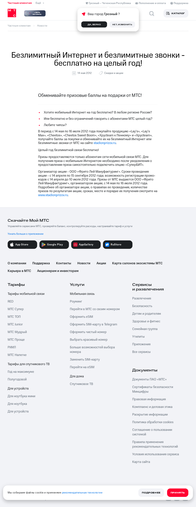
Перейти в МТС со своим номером (95, 309)
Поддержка (41, 263)
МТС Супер (16, 309)
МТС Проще (16, 339)
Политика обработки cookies (152, 422)
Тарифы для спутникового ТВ (29, 364)
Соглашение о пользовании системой (152, 432)
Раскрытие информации (150, 414)
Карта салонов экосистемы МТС (137, 263)
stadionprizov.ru (105, 143)
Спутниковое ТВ (81, 384)
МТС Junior (15, 324)
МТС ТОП (14, 317)
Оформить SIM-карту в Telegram (93, 324)
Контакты (63, 263)
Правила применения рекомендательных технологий (155, 444)
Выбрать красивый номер (89, 339)
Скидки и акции (113, 73)
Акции (101, 263)
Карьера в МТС (19, 271)
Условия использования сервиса (155, 454)
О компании (17, 263)
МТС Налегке (17, 355)
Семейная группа (145, 329)
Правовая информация (149, 399)
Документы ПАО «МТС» (149, 379)
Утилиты (138, 336)
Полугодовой (17, 379)
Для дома (77, 376)
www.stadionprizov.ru (53, 195)
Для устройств (18, 388)
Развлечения (141, 298)
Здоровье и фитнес (146, 321)
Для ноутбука (17, 404)
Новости (83, 263)
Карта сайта (141, 462)
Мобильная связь (82, 294)
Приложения (141, 344)
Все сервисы (141, 352)
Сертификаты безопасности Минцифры (152, 389)
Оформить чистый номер (88, 332)
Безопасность (142, 306)
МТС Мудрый (17, 332)
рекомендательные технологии (82, 493)
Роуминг (76, 301)
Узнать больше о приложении (25, 234)
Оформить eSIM (81, 317)
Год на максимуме (21, 372)
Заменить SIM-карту (85, 359)
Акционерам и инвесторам (57, 271)
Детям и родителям (146, 313)
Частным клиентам (20, 3)
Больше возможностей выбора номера (92, 349)
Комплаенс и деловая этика (152, 407)
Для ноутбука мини (21, 396)
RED (10, 301)
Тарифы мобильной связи (26, 294)
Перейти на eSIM (82, 367)
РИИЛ (12, 347)
